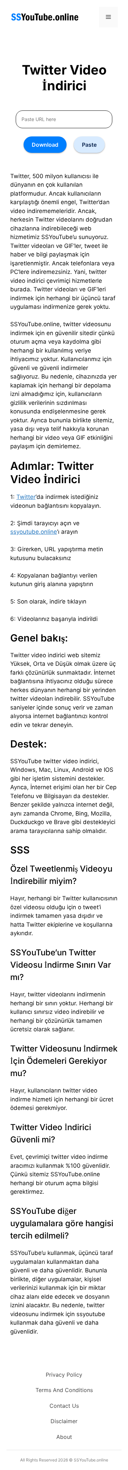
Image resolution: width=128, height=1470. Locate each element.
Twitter (25, 496)
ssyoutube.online (33, 531)
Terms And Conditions (64, 1390)
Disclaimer (64, 1421)
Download (45, 144)
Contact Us (64, 1405)
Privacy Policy (64, 1374)
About (64, 1436)
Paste (89, 144)
